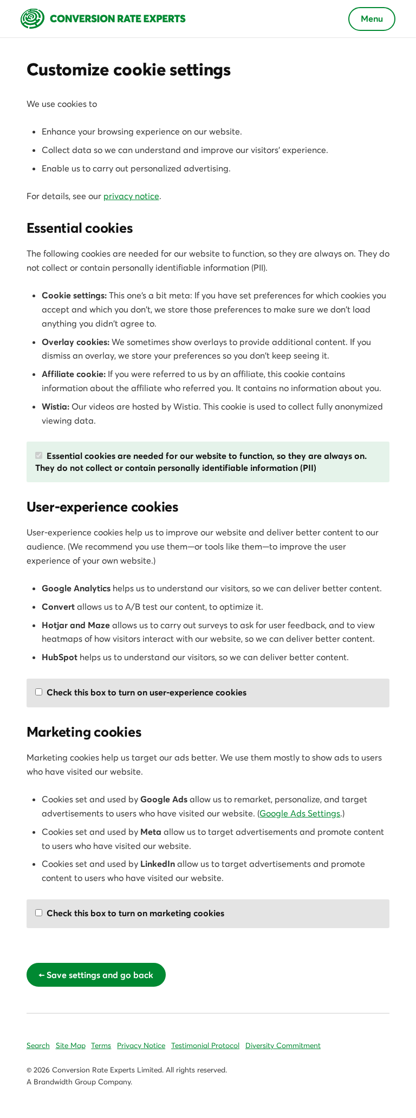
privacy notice (131, 195)
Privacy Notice (141, 1045)
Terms (101, 1045)
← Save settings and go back (95, 974)
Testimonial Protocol (205, 1045)
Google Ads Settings (299, 813)
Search (38, 1045)
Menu (372, 18)
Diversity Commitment (283, 1045)
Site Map (71, 1045)
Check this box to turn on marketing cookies (134, 913)
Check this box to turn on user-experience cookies (145, 692)
